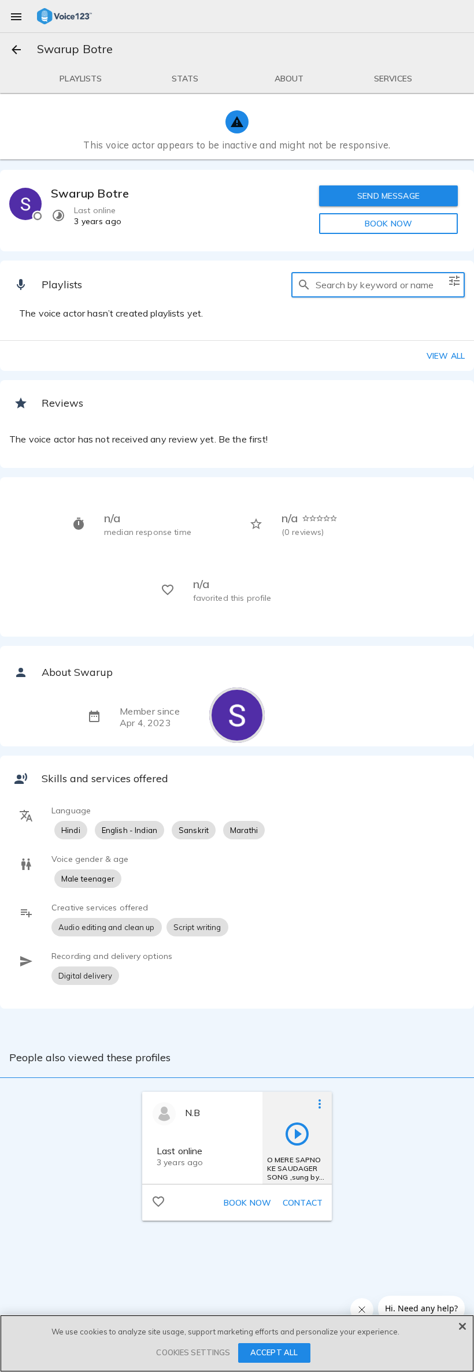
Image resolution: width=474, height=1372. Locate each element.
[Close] (462, 1326)
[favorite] (158, 1201)
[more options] (319, 1103)
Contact (303, 1203)
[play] (297, 1133)
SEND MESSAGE (388, 196)
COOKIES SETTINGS (193, 1352)
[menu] (16, 16)
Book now (247, 1203)
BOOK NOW (388, 223)
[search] (304, 284)
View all (446, 356)
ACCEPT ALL (274, 1352)
